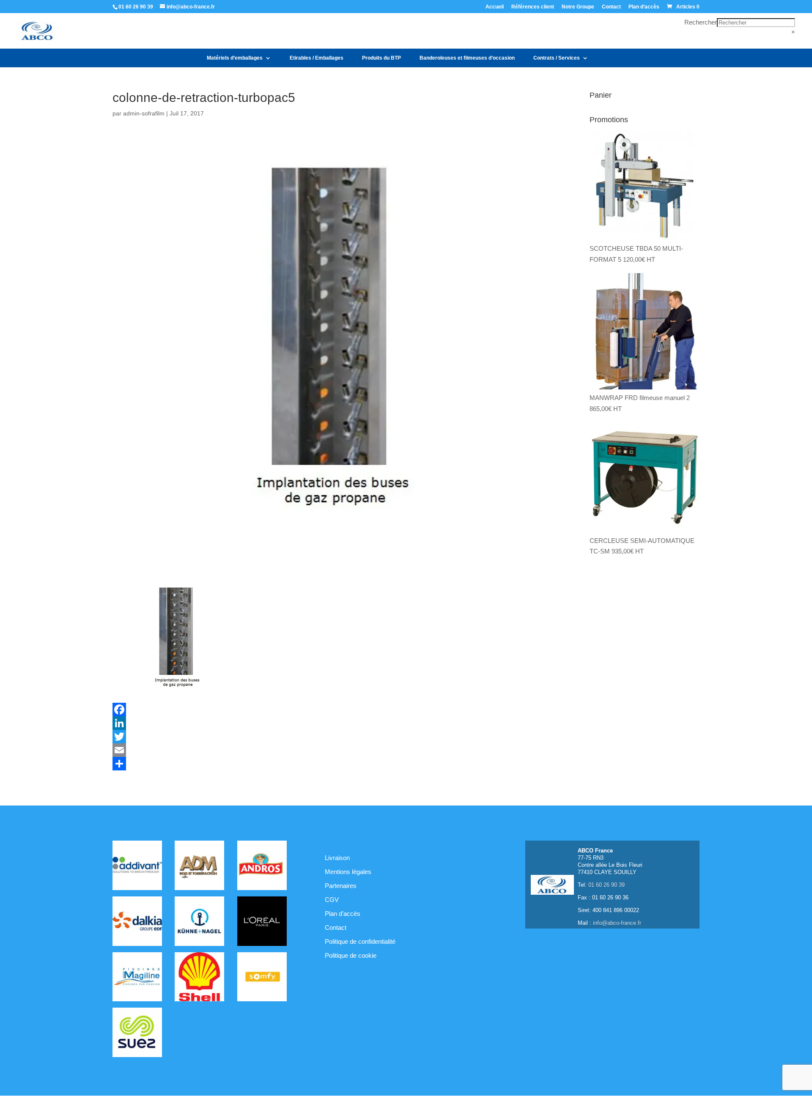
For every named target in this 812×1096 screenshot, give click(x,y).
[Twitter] (328, 736)
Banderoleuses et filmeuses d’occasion (467, 58)
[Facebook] (328, 709)
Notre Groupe (578, 7)
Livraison (337, 857)
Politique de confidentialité (360, 941)
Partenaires (341, 885)
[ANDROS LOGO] (262, 867)
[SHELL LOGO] (199, 978)
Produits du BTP (381, 58)
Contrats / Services (556, 58)
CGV (332, 899)
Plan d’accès (643, 7)
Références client (532, 7)
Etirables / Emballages (316, 58)
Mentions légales (348, 871)
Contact (611, 7)
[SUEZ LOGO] (137, 1034)
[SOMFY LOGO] (262, 978)
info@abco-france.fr (617, 923)
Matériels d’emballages (235, 58)
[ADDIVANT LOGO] (137, 867)
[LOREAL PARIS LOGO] (262, 922)
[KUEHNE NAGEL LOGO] (199, 922)
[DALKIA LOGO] (137, 922)
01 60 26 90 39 (135, 7)
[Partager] (328, 763)
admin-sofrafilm (144, 113)
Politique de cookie (350, 955)
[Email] (328, 750)
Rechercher (700, 22)
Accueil (495, 7)
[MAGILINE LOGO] (137, 978)
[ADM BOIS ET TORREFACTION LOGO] (199, 867)
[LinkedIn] (328, 723)
